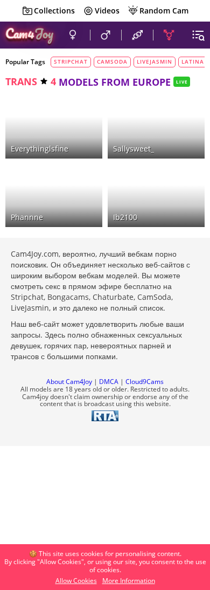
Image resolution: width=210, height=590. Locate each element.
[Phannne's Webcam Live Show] (53, 195)
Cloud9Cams (144, 381)
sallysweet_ (133, 148)
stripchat (71, 61)
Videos (107, 10)
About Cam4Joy (69, 381)
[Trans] (169, 35)
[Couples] (137, 35)
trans (21, 81)
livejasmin (154, 61)
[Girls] (73, 35)
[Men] (106, 35)
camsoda (112, 61)
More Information (128, 580)
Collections (54, 10)
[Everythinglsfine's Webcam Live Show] (53, 127)
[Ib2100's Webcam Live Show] (156, 195)
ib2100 (125, 217)
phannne (27, 217)
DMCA (108, 381)
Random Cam (163, 10)
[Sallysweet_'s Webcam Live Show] (156, 127)
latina (192, 61)
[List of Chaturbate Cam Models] (78, 105)
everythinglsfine (39, 148)
